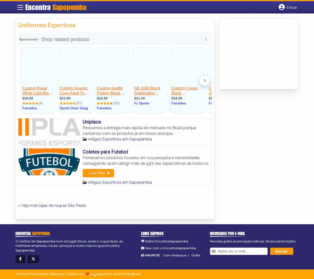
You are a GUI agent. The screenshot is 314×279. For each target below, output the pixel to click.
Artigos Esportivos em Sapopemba (120, 139)
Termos (21, 274)
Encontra (55, 7)
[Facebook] (20, 259)
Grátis (195, 255)
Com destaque (174, 255)
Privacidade (39, 274)
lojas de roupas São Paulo (62, 205)
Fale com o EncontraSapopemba (170, 248)
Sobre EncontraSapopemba (166, 241)
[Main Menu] (20, 7)
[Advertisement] (258, 54)
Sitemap (57, 274)
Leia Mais (96, 173)
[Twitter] (33, 259)
